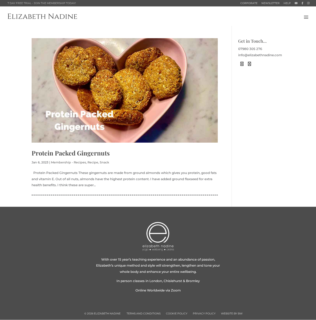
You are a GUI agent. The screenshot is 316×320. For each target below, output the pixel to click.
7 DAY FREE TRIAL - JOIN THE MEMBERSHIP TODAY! (42, 3)
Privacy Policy (204, 313)
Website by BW (231, 313)
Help (287, 3)
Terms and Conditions (144, 313)
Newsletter (270, 3)
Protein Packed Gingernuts (71, 153)
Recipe (92, 162)
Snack (104, 162)
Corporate (249, 3)
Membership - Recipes (68, 162)
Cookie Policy (176, 313)
